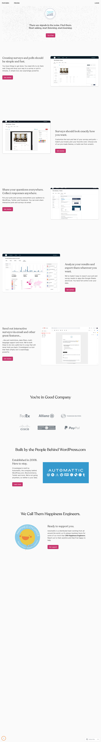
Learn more (17, 484)
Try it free (50, 35)
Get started (7, 77)
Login (97, 3)
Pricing (17, 3)
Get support (53, 547)
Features (5, 3)
